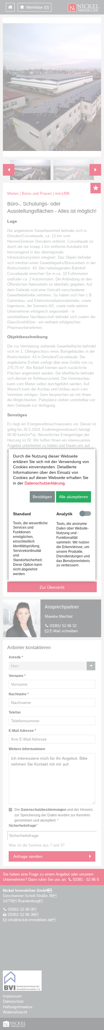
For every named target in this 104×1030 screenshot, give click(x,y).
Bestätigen (42, 496)
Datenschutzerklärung (45, 483)
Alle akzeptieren (73, 496)
